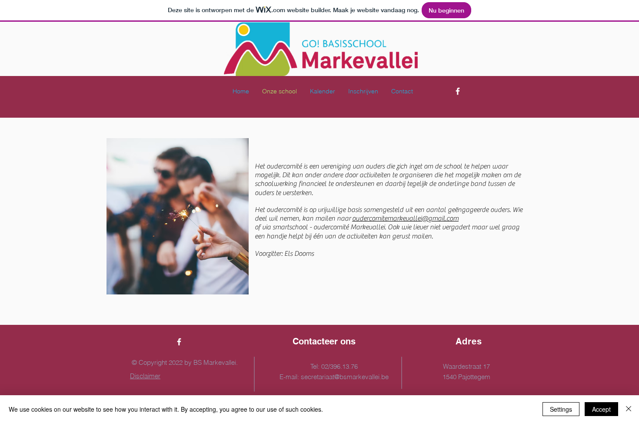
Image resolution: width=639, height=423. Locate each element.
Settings (561, 409)
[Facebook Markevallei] (458, 91)
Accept (601, 409)
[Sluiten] (628, 409)
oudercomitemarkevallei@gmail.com (405, 218)
